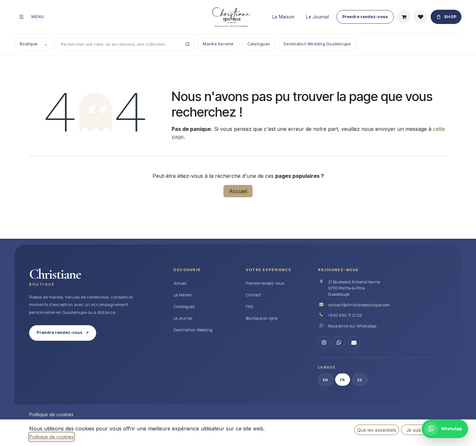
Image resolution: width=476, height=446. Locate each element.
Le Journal (317, 16)
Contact (253, 295)
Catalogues (258, 43)
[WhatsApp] (339, 342)
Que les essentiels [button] (376, 430)
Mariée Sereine (218, 43)
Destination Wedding (193, 330)
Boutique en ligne (262, 318)
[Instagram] (324, 342)
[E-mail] (354, 342)
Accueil (238, 191)
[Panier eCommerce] (404, 17)
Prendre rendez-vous (365, 16)
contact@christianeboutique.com (359, 305)
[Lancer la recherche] (187, 44)
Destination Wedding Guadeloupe (317, 43)
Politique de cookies (51, 414)
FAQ (249, 306)
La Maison (283, 16)
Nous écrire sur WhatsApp (352, 326)
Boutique (34, 43)
